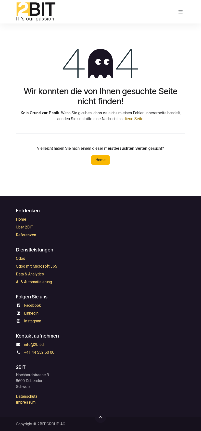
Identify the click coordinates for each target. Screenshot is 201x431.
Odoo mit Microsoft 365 (36, 266)
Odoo (20, 258)
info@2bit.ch (34, 344)
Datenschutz (27, 396)
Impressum (26, 402)
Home (100, 160)
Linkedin (31, 313)
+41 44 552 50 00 (39, 352)
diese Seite (133, 118)
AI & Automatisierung (34, 282)
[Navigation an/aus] (180, 11)
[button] (100, 417)
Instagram (32, 321)
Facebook (32, 305)
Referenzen (26, 235)
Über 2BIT (24, 227)
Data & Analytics (30, 274)
